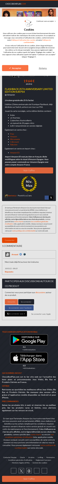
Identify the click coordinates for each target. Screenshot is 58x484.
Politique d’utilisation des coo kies (23, 40)
